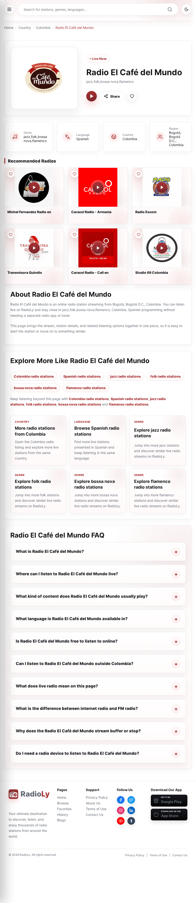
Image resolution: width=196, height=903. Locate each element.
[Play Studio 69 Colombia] (161, 248)
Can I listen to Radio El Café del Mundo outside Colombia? (74, 663)
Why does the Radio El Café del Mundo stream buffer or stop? (78, 731)
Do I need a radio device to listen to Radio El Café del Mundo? (77, 753)
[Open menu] (9, 9)
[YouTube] (121, 821)
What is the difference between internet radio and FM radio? (77, 708)
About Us (93, 803)
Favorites (64, 809)
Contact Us (94, 815)
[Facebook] (121, 800)
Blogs (61, 820)
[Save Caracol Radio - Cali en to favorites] (74, 234)
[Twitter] (131, 800)
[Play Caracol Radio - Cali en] (98, 248)
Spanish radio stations (82, 376)
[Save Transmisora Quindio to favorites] (11, 234)
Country (24, 28)
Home (8, 28)
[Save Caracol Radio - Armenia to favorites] (74, 174)
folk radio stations (165, 376)
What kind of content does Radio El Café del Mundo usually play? (82, 596)
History (62, 815)
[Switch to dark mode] (186, 9)
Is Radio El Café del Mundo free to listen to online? (67, 641)
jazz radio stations (125, 376)
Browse (63, 803)
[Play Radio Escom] (161, 187)
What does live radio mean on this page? (57, 686)
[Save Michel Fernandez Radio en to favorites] (11, 174)
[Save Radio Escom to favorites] (138, 174)
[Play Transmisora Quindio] (34, 248)
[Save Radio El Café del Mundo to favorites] (132, 96)
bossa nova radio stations (35, 388)
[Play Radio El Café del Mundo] (91, 96)
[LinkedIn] (131, 810)
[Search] (170, 9)
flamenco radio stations (86, 388)
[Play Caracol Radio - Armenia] (98, 187)
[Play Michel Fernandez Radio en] (34, 187)
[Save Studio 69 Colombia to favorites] (138, 234)
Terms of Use (96, 809)
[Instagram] (121, 810)
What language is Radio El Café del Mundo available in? (72, 618)
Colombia (43, 28)
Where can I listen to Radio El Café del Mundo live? (67, 573)
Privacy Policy (97, 797)
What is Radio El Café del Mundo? (50, 551)
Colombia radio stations (34, 376)
